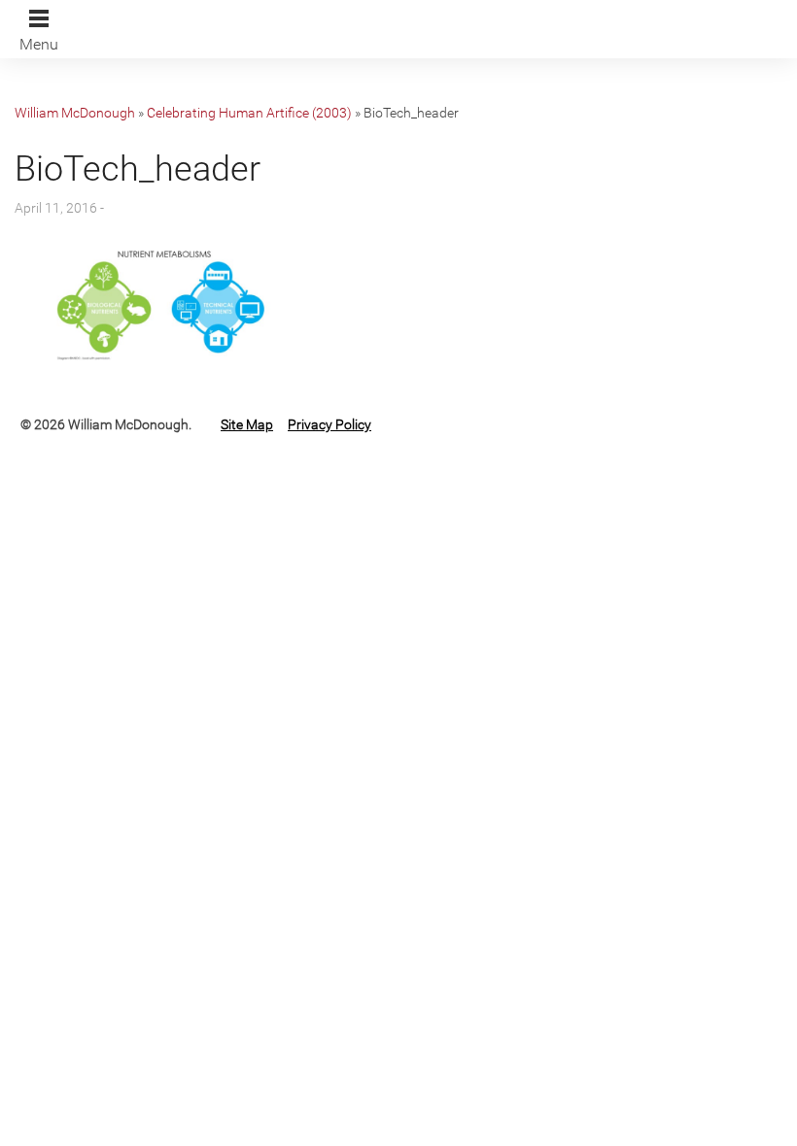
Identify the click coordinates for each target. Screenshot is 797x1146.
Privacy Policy (329, 424)
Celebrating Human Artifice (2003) (249, 112)
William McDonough (75, 112)
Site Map (247, 424)
